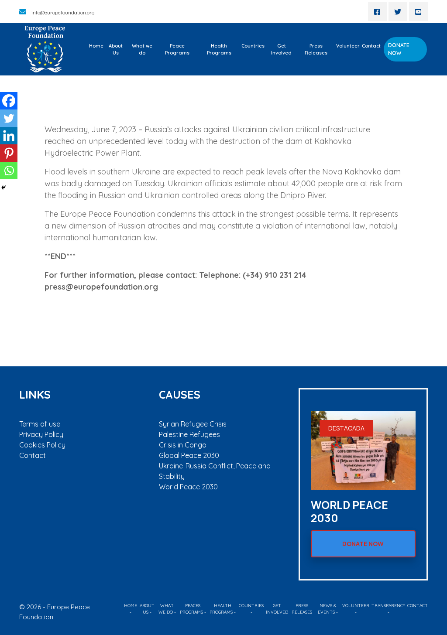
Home (96, 46)
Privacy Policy (41, 434)
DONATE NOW (398, 49)
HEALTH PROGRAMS (221, 609)
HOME (130, 605)
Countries (253, 46)
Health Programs (219, 49)
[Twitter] (8, 118)
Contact (371, 46)
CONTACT (417, 605)
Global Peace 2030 (189, 455)
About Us (116, 49)
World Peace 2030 (188, 486)
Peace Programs (177, 49)
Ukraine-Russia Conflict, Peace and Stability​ (215, 471)
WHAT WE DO (166, 609)
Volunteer (348, 46)
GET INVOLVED (277, 609)
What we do (142, 49)
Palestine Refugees (189, 434)
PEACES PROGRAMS (191, 609)
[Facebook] (8, 100)
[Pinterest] (8, 153)
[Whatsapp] (8, 170)
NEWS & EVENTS (327, 609)
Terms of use (39, 424)
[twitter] (398, 11)
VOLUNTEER (355, 605)
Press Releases (316, 49)
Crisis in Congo (182, 444)
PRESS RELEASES (302, 609)
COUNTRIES (251, 605)
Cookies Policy (42, 444)
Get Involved (281, 49)
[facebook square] (377, 11)
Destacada (346, 428)
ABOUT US (147, 609)
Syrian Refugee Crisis (193, 424)
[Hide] (3, 187)
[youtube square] (418, 11)
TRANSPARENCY (388, 605)
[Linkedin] (8, 135)
